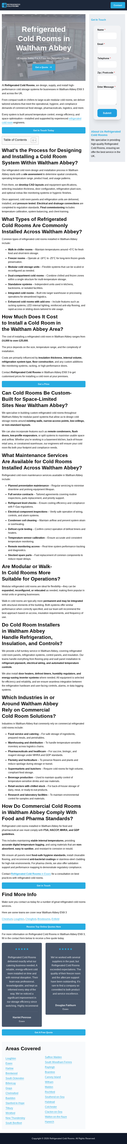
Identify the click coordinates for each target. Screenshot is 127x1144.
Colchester (51, 1107)
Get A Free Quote (44, 1032)
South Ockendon (15, 1078)
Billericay (11, 1083)
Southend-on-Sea (54, 1097)
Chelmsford (12, 1093)
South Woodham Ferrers (58, 1062)
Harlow (9, 1068)
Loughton (19, 919)
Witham (49, 1082)
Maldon (49, 1087)
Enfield (55, 919)
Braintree (50, 1072)
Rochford (50, 1092)
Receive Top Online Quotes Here (43, 926)
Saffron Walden (53, 1057)
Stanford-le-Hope (15, 1103)
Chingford (30, 919)
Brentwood (12, 1073)
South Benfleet (14, 1123)
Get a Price (43, 384)
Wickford (10, 1113)
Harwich (49, 1121)
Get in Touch (43, 885)
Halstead (50, 1102)
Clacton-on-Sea (53, 1111)
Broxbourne (43, 919)
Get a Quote (41, 67)
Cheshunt (7, 919)
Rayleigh (50, 1067)
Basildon (10, 1098)
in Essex (31, 874)
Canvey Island (53, 1077)
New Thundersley (15, 1118)
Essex (9, 1063)
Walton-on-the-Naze (56, 1116)
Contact (118, 5)
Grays (9, 1088)
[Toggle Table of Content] (31, 140)
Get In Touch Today (43, 130)
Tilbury (9, 1108)
